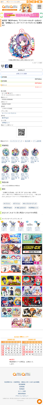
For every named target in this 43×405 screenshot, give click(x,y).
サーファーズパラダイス (9, 113)
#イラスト (7, 203)
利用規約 (21, 389)
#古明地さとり (33, 207)
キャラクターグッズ (16, 141)
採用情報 (21, 386)
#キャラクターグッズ (29, 203)
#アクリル (16, 203)
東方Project (5, 118)
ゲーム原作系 (37, 141)
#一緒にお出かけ (20, 207)
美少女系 (27, 141)
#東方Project (8, 207)
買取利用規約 (22, 393)
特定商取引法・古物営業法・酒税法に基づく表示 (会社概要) (21, 382)
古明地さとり (6, 122)
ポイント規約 (22, 391)
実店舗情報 (22, 384)
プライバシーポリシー (21, 396)
